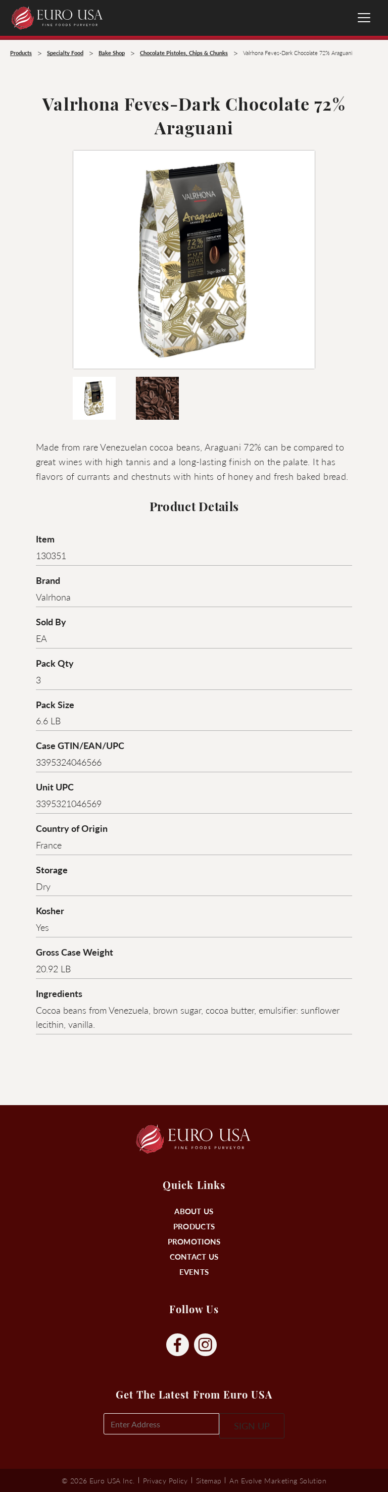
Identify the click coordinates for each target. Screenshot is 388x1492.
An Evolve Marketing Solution (277, 1480)
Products (194, 1226)
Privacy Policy (165, 1480)
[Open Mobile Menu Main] (364, 18)
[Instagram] (205, 1345)
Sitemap (209, 1480)
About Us (193, 1211)
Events (194, 1271)
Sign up (252, 1425)
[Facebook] (177, 1345)
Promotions (194, 1241)
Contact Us (194, 1256)
